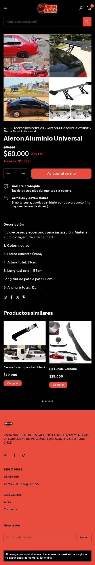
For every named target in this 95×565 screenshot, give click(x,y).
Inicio (7, 128)
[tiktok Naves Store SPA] (23, 455)
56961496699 (13, 469)
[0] (89, 8)
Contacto (10, 509)
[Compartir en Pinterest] (24, 297)
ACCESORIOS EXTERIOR (28, 128)
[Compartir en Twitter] (18, 297)
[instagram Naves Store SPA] (5, 455)
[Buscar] (87, 21)
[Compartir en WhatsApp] (6, 297)
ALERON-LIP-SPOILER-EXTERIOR (68, 128)
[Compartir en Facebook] (12, 297)
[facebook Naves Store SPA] (14, 455)
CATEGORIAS (13, 495)
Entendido (46, 557)
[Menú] (6, 9)
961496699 (11, 477)
